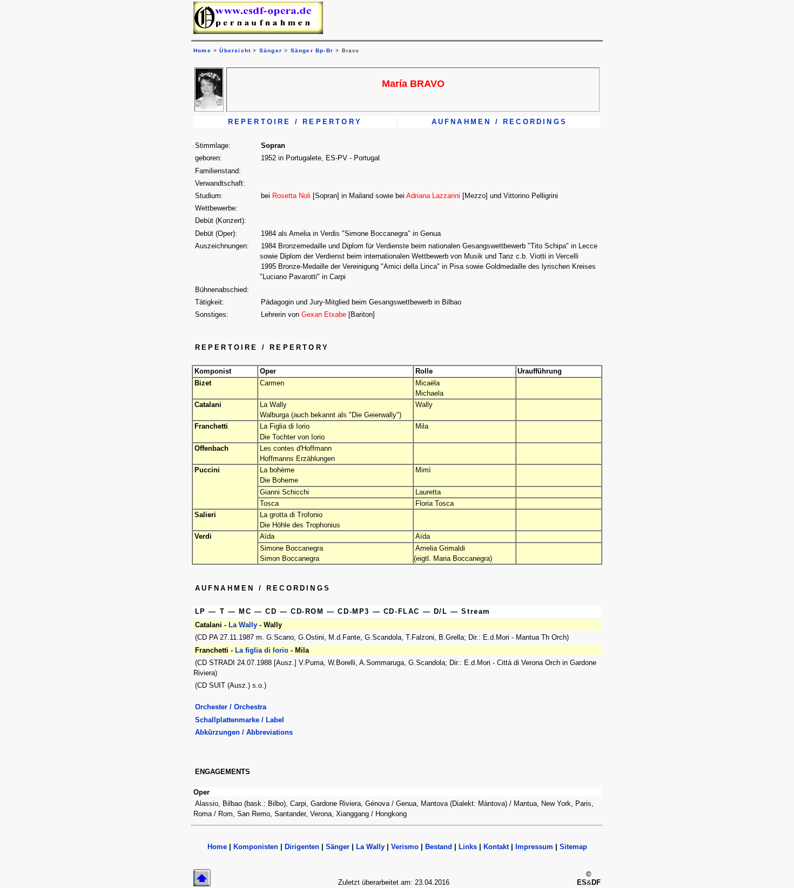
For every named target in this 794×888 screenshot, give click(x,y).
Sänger (270, 50)
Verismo (405, 847)
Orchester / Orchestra (230, 707)
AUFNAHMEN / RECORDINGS (499, 122)
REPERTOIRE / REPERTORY (295, 122)
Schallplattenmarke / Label (239, 720)
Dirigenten (302, 847)
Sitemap (573, 847)
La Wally (242, 625)
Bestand (438, 847)
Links (468, 847)
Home (217, 847)
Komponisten (255, 847)
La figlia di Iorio (261, 650)
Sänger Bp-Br (312, 50)
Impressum (534, 847)
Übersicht (235, 50)
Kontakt (496, 847)
